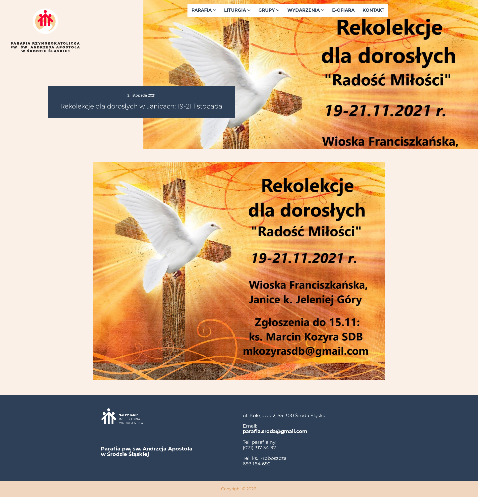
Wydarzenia (304, 10)
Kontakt (373, 10)
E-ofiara (343, 10)
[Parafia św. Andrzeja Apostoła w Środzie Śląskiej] (45, 36)
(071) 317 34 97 (259, 447)
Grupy (267, 10)
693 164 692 (257, 464)
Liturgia (235, 10)
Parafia (202, 10)
